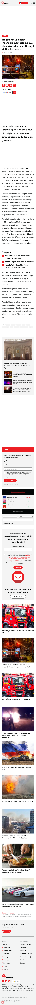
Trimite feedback (10, 480)
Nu (7, 464)
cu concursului (16, 560)
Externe (5, 36)
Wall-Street (5, 997)
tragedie (31, 327)
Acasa (4, 913)
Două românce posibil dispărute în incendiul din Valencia (16, 257)
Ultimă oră (6, 944)
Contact (22, 963)
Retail (21, 997)
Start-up (25, 997)
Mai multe (18, 596)
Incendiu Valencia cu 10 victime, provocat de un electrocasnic (15, 266)
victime (28, 324)
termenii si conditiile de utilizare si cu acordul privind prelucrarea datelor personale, (19, 557)
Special (6, 969)
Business (7, 960)
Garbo (14, 997)
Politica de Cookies (26, 954)
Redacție (23, 950)
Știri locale (7, 947)
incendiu (7, 324)
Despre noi (23, 947)
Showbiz (6, 954)
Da (6, 461)
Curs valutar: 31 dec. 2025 (18, 492)
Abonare (18, 567)
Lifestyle (6, 957)
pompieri (13, 324)
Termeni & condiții (25, 957)
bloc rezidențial (6, 327)
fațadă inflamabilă (23, 327)
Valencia (18, 324)
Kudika (10, 997)
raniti (12, 327)
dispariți (16, 327)
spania (23, 324)
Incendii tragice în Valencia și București (18, 262)
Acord (22, 960)
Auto (5, 966)
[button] (30, 3)
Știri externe (8, 950)
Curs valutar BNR (25, 944)
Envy (17, 997)
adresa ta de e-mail (18, 546)
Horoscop (6, 963)
